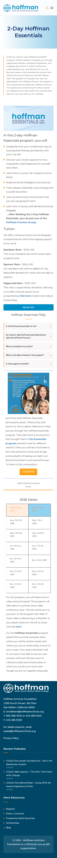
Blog (8, 827)
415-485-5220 (34, 715)
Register (28, 307)
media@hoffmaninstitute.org (19, 731)
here (18, 626)
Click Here (28, 472)
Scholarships (12, 823)
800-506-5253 (14, 715)
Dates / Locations (15, 813)
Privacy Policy (11, 738)
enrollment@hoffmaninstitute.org (25, 711)
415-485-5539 (14, 719)
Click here (25, 295)
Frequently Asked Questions (20, 818)
